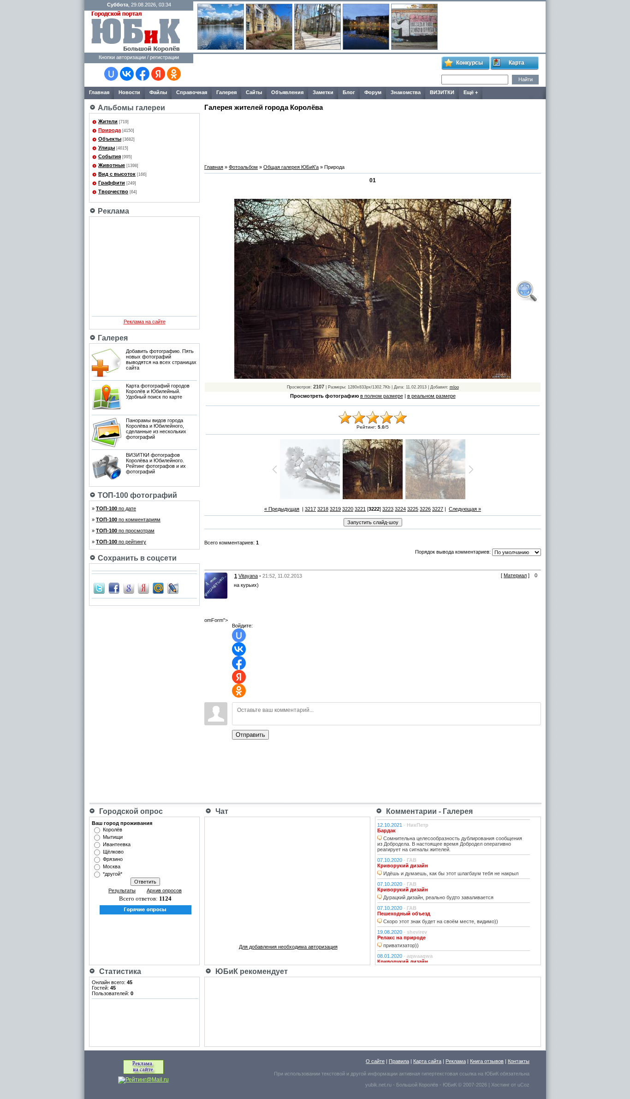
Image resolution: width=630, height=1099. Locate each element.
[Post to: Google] (128, 588)
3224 (400, 509)
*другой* (112, 874)
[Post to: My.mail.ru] (158, 588)
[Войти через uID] (111, 74)
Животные (111, 165)
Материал (515, 575)
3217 (310, 509)
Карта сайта (427, 1061)
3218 (322, 509)
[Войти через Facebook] (142, 74)
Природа (109, 130)
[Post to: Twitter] (99, 588)
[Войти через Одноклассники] (174, 74)
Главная (213, 167)
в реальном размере (431, 396)
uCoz (523, 1084)
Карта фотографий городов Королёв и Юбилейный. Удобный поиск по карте (158, 391)
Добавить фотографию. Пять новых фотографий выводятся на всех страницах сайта (161, 359)
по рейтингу (121, 541)
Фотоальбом (243, 167)
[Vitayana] (215, 585)
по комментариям (128, 519)
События (109, 156)
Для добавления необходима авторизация (288, 947)
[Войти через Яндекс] (158, 74)
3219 (335, 509)
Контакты (518, 1061)
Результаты (122, 890)
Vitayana (248, 576)
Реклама (456, 1061)
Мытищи (113, 837)
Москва (111, 866)
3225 (412, 509)
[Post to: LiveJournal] (173, 588)
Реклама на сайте (145, 321)
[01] (526, 291)
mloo (454, 387)
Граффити (111, 182)
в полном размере (381, 396)
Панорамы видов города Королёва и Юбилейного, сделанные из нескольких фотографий (156, 429)
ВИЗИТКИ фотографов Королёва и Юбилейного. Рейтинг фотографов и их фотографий (156, 463)
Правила (399, 1061)
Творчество (113, 191)
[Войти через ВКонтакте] (127, 74)
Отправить (250, 734)
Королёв (112, 829)
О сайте (375, 1061)
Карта (516, 63)
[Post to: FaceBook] (114, 588)
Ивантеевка (117, 844)
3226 (425, 509)
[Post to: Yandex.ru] (143, 588)
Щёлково (113, 851)
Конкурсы (469, 63)
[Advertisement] (317, 70)
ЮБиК (492, 1073)
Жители (108, 121)
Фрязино (113, 859)
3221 (360, 509)
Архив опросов (164, 890)
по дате (116, 508)
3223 (387, 509)
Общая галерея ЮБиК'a (291, 167)
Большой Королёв (417, 1084)
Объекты (109, 139)
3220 (347, 509)
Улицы (106, 147)
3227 (437, 509)
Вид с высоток (117, 174)
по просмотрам (125, 530)
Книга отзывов (487, 1061)
